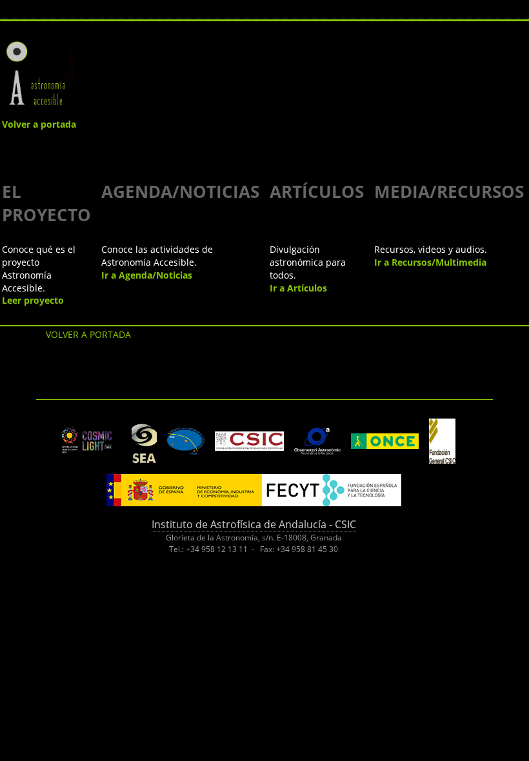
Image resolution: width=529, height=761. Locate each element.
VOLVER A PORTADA (88, 334)
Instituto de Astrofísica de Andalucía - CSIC (254, 524)
